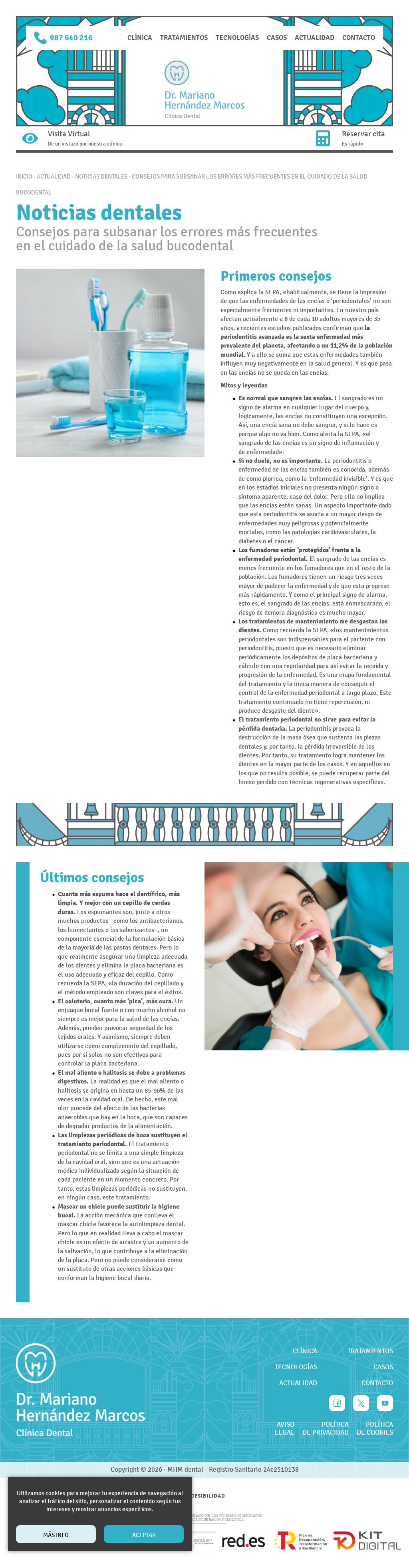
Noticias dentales (101, 176)
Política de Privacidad (325, 1429)
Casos (277, 37)
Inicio (24, 176)
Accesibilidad (204, 1496)
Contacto (358, 37)
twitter (361, 1398)
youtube (385, 1398)
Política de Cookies (375, 1429)
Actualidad (314, 37)
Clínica (139, 37)
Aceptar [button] (144, 1535)
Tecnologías (237, 37)
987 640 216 (71, 38)
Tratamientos (184, 37)
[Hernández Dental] (204, 90)
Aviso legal (284, 1429)
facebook (337, 1398)
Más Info (56, 1535)
